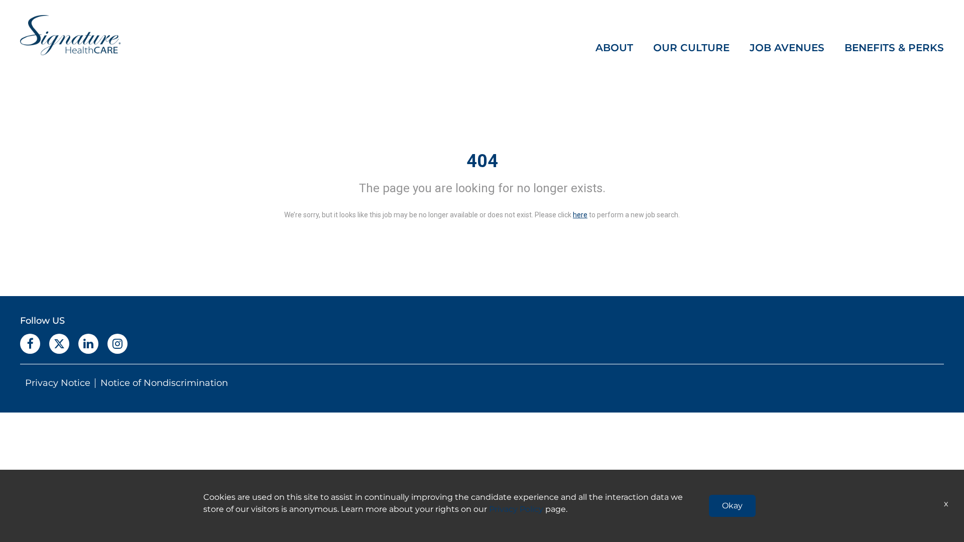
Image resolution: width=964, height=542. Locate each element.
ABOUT (614, 48)
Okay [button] (732, 505)
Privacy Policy (516, 509)
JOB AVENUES (787, 48)
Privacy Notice (57, 382)
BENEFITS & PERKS (894, 48)
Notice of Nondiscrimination (164, 382)
